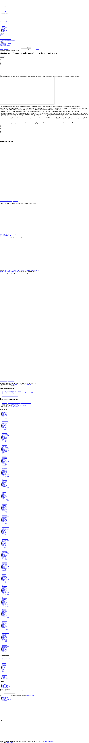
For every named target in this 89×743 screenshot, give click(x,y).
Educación (9, 40)
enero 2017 (4, 538)
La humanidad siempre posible (6, 199)
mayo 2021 (4, 481)
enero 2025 (4, 433)
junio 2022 (4, 466)
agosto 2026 (4, 412)
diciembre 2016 (5, 539)
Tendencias (4, 30)
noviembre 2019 (5, 500)
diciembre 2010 (5, 616)
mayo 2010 (4, 624)
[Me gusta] (0, 73)
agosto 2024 (4, 438)
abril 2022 (4, 469)
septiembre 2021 (5, 476)
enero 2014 (4, 577)
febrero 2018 (4, 523)
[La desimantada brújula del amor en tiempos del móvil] (44, 378)
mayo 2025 (4, 428)
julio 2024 (4, 439)
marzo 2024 (4, 444)
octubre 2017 (4, 528)
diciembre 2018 (5, 512)
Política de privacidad (6, 699)
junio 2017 (4, 532)
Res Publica (4, 27)
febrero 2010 (4, 627)
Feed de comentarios (6, 686)
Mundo (3, 670)
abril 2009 (4, 638)
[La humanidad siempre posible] (44, 198)
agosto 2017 (4, 530)
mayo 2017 (4, 533)
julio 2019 (4, 505)
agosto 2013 (4, 582)
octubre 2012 (4, 593)
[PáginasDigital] (11, 19)
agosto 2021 (4, 477)
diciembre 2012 (5, 591)
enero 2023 (4, 459)
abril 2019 (4, 508)
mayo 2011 (4, 611)
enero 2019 (4, 511)
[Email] (44, 64)
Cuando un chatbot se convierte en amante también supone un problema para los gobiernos (21, 270)
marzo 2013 (4, 588)
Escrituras (4, 665)
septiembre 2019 (5, 503)
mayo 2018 (4, 520)
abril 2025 (4, 429)
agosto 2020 (4, 491)
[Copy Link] (44, 65)
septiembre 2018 (5, 516)
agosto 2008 (4, 647)
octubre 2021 (4, 475)
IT (5, 11)
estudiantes (10, 43)
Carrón (3, 28)
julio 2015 (4, 557)
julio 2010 (4, 622)
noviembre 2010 (5, 617)
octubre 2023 (4, 449)
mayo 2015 (4, 559)
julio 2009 (4, 635)
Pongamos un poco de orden (7, 394)
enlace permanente (27, 384)
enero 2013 (4, 590)
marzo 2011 (4, 613)
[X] (44, 59)
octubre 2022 (4, 462)
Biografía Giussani (6, 658)
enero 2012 (4, 602)
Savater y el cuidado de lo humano (19, 405)
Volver (37, 49)
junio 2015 (4, 558)
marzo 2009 (4, 639)
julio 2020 (4, 492)
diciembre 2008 (5, 642)
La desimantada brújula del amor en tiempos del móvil (10, 379)
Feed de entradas (5, 685)
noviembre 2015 (5, 553)
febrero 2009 (4, 640)
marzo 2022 (4, 470)
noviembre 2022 (5, 461)
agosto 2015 (4, 556)
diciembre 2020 (5, 486)
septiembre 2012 (5, 594)
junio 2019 (4, 506)
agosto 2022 (4, 464)
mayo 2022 (4, 468)
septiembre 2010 (5, 619)
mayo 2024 (4, 441)
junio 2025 (4, 427)
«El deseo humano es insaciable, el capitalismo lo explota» (19, 403)
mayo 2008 (4, 650)
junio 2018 (4, 519)
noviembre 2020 (5, 487)
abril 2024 (4, 442)
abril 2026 (4, 416)
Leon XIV (2, 43)
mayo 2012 (4, 598)
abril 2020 (4, 495)
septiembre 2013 (5, 581)
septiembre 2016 (5, 542)
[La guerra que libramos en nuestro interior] (20, 233)
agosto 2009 (4, 634)
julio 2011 (4, 609)
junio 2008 (4, 649)
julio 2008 (4, 648)
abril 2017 (4, 534)
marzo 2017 (4, 535)
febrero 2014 (4, 576)
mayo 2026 (4, 415)
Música (9, 39)
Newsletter (4, 700)
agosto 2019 (4, 504)
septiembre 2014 (5, 568)
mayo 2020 (4, 494)
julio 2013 (4, 583)
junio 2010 (4, 623)
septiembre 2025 (5, 424)
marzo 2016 (4, 548)
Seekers (3, 31)
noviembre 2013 (5, 579)
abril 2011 (4, 612)
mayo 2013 (4, 586)
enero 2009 (4, 641)
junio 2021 (4, 480)
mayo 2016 (4, 546)
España (5, 46)
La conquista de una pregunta (12, 406)
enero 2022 (4, 472)
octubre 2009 (4, 631)
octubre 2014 (4, 567)
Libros (7, 39)
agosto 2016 (4, 543)
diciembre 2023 (5, 447)
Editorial (4, 25)
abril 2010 (4, 625)
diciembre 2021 (5, 473)
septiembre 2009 (5, 633)
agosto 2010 (4, 621)
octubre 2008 (4, 645)
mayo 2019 (4, 507)
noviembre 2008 (5, 644)
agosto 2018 (4, 517)
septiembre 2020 (5, 489)
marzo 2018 (4, 522)
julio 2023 (4, 452)
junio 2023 (4, 453)
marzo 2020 (4, 496)
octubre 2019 (4, 501)
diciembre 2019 (5, 499)
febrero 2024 (4, 445)
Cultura (3, 29)
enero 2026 (4, 419)
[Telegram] (44, 63)
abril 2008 (4, 651)
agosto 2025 (4, 425)
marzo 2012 (4, 600)
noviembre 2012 (5, 592)
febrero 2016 (4, 550)
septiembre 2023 (5, 450)
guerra (1, 45)
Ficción (4, 39)
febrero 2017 (4, 536)
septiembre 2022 (5, 463)
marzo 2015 (4, 562)
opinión (4, 44)
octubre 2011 (4, 605)
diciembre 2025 (5, 421)
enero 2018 (4, 524)
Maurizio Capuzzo (8, 235)
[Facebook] (44, 58)
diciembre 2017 (5, 525)
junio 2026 (4, 414)
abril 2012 (4, 599)
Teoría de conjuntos (16, 401)
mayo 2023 (4, 454)
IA (11, 40)
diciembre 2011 (5, 603)
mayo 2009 (4, 637)
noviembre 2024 (5, 435)
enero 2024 (4, 446)
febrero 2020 (4, 497)
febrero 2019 (4, 510)
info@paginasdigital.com (49, 741)
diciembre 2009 (5, 629)
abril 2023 (4, 456)
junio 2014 (4, 571)
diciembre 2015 (5, 552)
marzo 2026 (4, 417)
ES (3, 8)
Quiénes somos (5, 697)
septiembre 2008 (5, 646)
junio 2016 (4, 545)
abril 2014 (4, 574)
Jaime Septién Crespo (6, 401)
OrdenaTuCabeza (10, 742)
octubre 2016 (4, 541)
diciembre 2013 (5, 578)
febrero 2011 (4, 614)
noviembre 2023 (5, 448)
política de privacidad (30, 695)
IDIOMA (2, 692)
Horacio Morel (11, 381)
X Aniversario (5, 678)
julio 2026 (4, 413)
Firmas (3, 26)
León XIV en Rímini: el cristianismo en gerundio (11, 391)
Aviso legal (4, 698)
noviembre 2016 (5, 540)
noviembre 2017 (5, 527)
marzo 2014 (4, 575)
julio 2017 (4, 531)
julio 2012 (4, 595)
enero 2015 (4, 564)
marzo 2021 (4, 483)
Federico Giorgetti (14, 271)
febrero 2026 (4, 418)
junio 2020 (4, 493)
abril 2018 (4, 521)
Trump (2, 44)
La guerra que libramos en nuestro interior (8, 234)
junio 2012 (4, 597)
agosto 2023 (4, 451)
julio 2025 (4, 426)
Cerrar (3, 23)
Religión (9, 36)
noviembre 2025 (5, 422)
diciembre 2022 (5, 460)
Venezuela (9, 46)
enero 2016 (4, 551)
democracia (6, 43)
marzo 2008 (4, 652)
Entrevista (4, 45)
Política (6, 36)
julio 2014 (4, 570)
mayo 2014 (4, 572)
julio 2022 (4, 465)
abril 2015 (4, 560)
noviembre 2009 (5, 630)
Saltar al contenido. (3, 21)
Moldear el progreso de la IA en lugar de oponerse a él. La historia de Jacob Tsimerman (19, 392)
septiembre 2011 (5, 606)
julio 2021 (4, 478)
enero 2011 (4, 615)
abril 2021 (4, 482)
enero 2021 (4, 485)
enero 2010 (4, 628)
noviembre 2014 (5, 566)
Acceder (4, 684)
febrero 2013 (4, 589)
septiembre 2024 (5, 437)
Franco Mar (4, 403)
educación (2, 46)
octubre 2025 (4, 423)
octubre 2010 (4, 618)
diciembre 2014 (5, 565)
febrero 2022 (4, 471)
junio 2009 (4, 636)
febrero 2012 (4, 601)
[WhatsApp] (44, 62)
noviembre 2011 (5, 604)
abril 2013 (4, 587)
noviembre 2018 (5, 513)
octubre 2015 (4, 554)
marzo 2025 (4, 430)
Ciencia (5, 40)
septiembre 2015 (5, 555)
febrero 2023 (4, 458)
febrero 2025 (4, 431)
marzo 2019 (4, 509)
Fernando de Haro (8, 201)
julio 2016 (4, 544)
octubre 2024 (4, 436)
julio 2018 (4, 518)
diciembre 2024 (5, 434)
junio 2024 (4, 440)
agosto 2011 (4, 607)
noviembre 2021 (5, 474)
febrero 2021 (4, 484)
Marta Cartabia (15, 201)
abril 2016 (4, 547)
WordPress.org (5, 687)
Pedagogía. (8, 45)
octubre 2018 (4, 515)
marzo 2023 (4, 457)
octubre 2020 (4, 488)
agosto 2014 (4, 569)
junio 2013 (4, 584)
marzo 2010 (4, 626)
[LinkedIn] (44, 60)
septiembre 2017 (5, 529)
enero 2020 (4, 498)
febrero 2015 (4, 563)
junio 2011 (4, 610)
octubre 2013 (4, 580)
